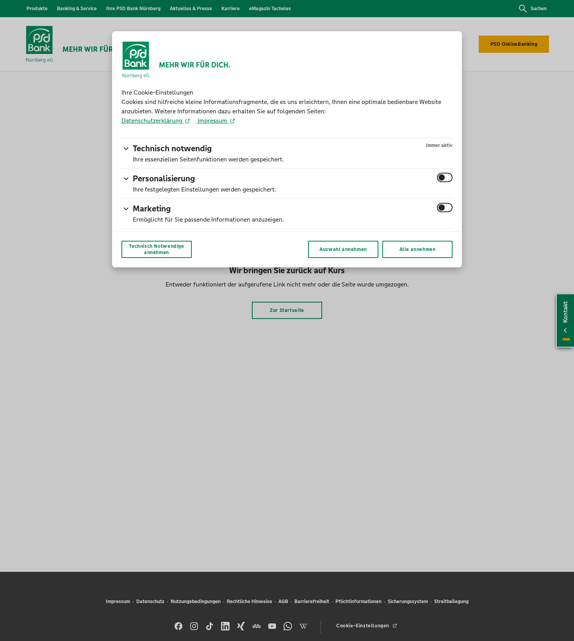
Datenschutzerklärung (152, 120)
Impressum (212, 120)
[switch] (445, 177)
